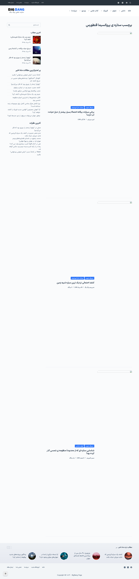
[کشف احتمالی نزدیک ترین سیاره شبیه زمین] (115, 282)
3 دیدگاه (70, 287)
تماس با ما (19, 3)
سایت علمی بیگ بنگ (16, 12)
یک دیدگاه (71, 458)
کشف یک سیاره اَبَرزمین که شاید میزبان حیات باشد (25, 134)
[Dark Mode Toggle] (5, 573)
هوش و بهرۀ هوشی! (25, 141)
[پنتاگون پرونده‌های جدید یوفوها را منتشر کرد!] (32, 556)
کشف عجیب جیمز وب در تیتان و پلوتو (27, 87)
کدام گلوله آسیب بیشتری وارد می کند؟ (23, 144)
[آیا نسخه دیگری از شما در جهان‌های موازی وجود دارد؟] (64, 556)
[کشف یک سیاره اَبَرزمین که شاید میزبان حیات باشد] (128, 556)
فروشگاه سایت (35, 3)
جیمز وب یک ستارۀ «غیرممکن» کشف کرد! (26, 94)
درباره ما (27, 3)
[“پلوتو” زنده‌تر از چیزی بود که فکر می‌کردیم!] (37, 60)
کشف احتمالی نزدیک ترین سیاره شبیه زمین (75, 282)
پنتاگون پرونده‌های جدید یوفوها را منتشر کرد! (17, 556)
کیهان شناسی (79, 446)
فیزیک (105, 11)
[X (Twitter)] (122, 2)
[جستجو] (130, 2)
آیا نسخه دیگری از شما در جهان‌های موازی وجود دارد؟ (48, 556)
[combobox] (26, 25)
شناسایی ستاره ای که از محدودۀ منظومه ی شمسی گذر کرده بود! (70, 452)
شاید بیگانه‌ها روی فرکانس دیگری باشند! (26, 91)
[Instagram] (118, 2)
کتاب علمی (94, 11)
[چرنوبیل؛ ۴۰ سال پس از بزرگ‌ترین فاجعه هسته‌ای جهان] (96, 556)
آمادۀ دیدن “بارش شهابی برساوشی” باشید (26, 75)
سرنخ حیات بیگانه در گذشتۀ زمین (19, 48)
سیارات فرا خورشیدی (77, 107)
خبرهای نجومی (89, 107)
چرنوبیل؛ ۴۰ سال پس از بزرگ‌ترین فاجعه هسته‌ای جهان (82, 556)
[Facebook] (126, 2)
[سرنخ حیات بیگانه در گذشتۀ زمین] (37, 50)
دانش (123, 11)
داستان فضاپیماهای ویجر (20, 138)
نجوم (114, 11)
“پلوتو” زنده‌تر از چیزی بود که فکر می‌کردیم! (25, 84)
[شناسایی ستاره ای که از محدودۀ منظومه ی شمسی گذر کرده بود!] (115, 451)
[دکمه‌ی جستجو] (9, 25)
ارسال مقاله (11, 3)
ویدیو (84, 11)
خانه (43, 3)
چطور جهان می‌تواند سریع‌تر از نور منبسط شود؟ (23, 115)
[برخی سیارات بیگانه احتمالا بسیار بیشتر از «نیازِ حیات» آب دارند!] (115, 113)
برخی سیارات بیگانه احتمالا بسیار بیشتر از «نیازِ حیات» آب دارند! (71, 113)
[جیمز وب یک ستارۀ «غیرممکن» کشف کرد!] (37, 40)
